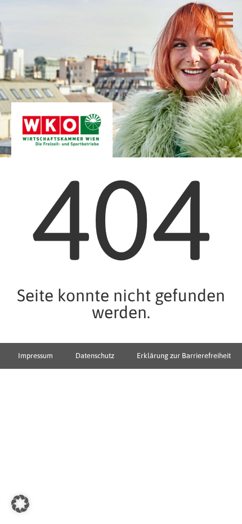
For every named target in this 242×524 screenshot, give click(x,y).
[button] (20, 504)
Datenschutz (94, 355)
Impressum (35, 355)
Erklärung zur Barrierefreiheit (184, 355)
